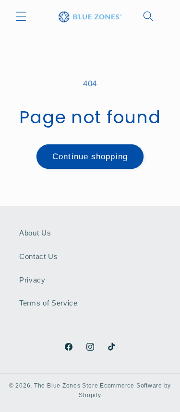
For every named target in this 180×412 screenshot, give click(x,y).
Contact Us (38, 256)
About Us (35, 233)
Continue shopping (90, 156)
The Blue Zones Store (66, 385)
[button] (21, 16)
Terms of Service (48, 303)
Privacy (32, 280)
